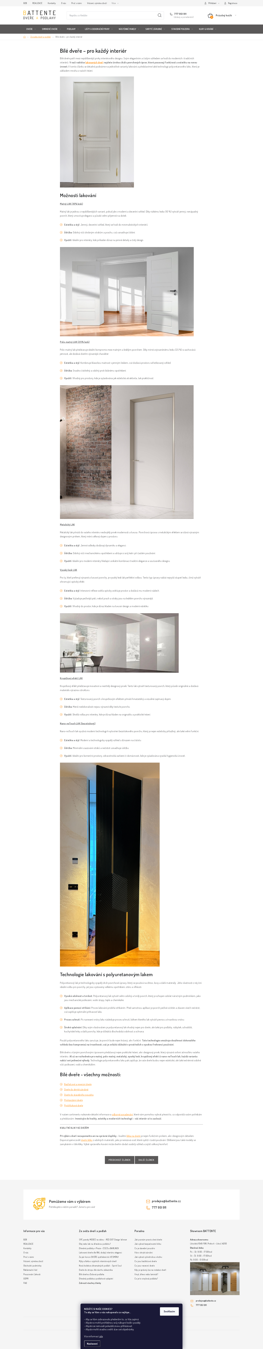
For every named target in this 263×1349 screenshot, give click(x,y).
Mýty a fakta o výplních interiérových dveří (98, 1261)
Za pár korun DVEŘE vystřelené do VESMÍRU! (99, 1257)
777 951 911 (180, 13)
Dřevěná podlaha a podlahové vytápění (96, 1278)
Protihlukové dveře (73, 1105)
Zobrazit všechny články (90, 1283)
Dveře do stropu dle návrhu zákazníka (96, 1270)
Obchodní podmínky (32, 1265)
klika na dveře (133, 1135)
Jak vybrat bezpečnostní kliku (148, 1244)
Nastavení (92, 1343)
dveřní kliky (86, 1140)
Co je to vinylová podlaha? (146, 1278)
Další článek (146, 1160)
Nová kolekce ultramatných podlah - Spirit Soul (100, 1265)
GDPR (25, 1278)
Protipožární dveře (73, 1100)
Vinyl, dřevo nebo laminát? (146, 1274)
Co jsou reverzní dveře (144, 1265)
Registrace (232, 3)
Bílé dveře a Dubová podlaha (91, 1274)
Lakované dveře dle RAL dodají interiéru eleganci (100, 1252)
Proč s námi (76, 3)
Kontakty (52, 3)
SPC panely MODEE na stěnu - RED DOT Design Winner (103, 1239)
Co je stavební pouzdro (145, 1248)
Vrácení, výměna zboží (97, 3)
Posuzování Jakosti (31, 1274)
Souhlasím (169, 1311)
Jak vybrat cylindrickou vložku (148, 1257)
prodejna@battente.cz (166, 1201)
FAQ (25, 1283)
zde (101, 1336)
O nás (63, 3)
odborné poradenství (122, 1114)
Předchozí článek (120, 1160)
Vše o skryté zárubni (144, 1252)
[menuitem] (31, 29)
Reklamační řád (30, 1270)
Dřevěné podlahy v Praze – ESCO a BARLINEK (99, 1248)
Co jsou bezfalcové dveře (146, 1261)
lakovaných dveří (94, 62)
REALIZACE (37, 3)
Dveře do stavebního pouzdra (79, 1094)
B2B (25, 3)
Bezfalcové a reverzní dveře (78, 1084)
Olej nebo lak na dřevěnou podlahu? (95, 1244)
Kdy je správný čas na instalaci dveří (150, 1270)
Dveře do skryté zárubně (76, 1089)
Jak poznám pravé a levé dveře (148, 1239)
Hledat (159, 15)
